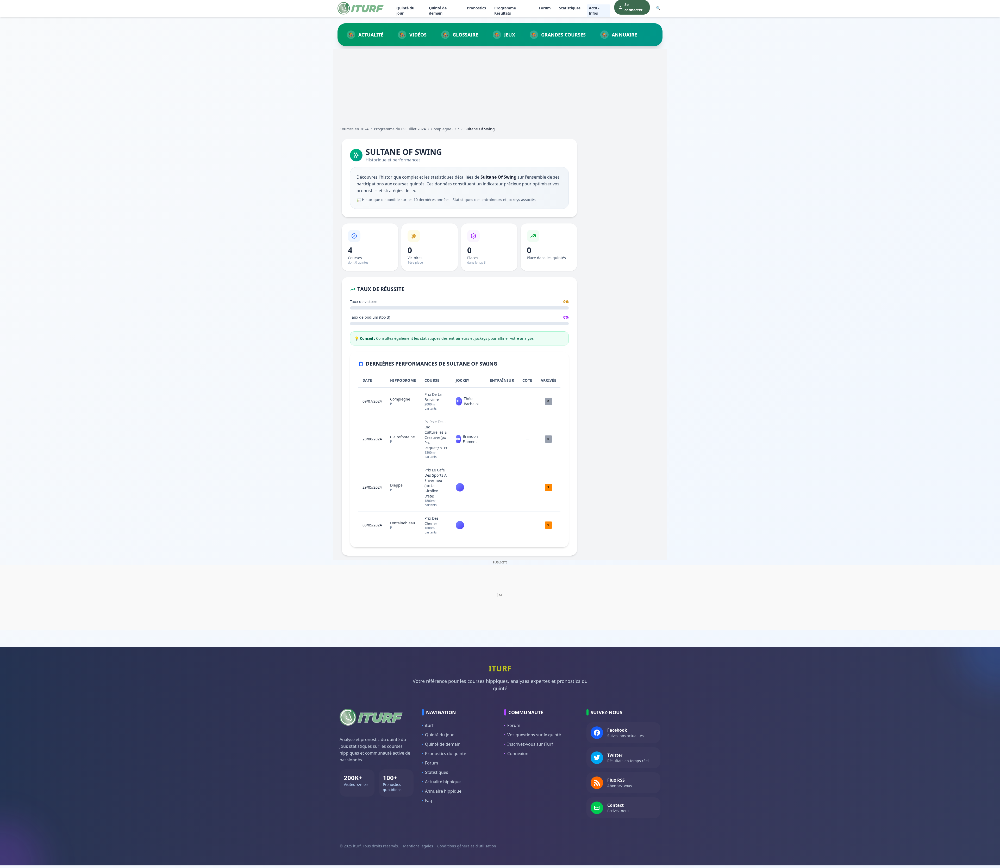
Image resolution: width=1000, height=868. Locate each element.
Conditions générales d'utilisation (466, 845)
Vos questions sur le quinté (534, 735)
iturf (429, 725)
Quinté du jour (405, 10)
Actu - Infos (594, 10)
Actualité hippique (443, 782)
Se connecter (633, 7)
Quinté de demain (438, 10)
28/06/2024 (372, 438)
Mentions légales (418, 845)
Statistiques (569, 7)
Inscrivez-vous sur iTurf (530, 744)
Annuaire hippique (443, 791)
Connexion (517, 753)
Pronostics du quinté (445, 753)
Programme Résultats (505, 10)
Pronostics (476, 7)
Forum (545, 7)
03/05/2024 (372, 525)
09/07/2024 (372, 401)
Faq (428, 800)
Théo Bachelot (471, 401)
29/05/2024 (372, 487)
